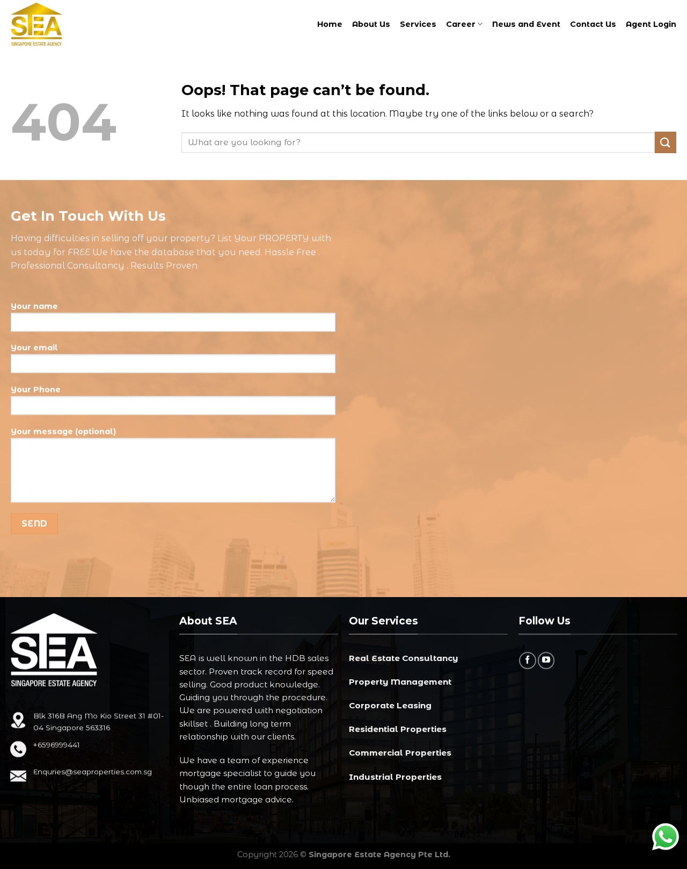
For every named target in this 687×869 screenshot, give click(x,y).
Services (418, 24)
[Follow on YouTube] (545, 660)
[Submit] (665, 142)
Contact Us (593, 24)
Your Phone (36, 390)
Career (461, 24)
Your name (34, 306)
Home (329, 24)
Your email (34, 348)
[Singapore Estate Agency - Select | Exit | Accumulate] (51, 24)
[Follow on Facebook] (527, 660)
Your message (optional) (63, 431)
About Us (371, 24)
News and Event (526, 24)
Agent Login (651, 24)
